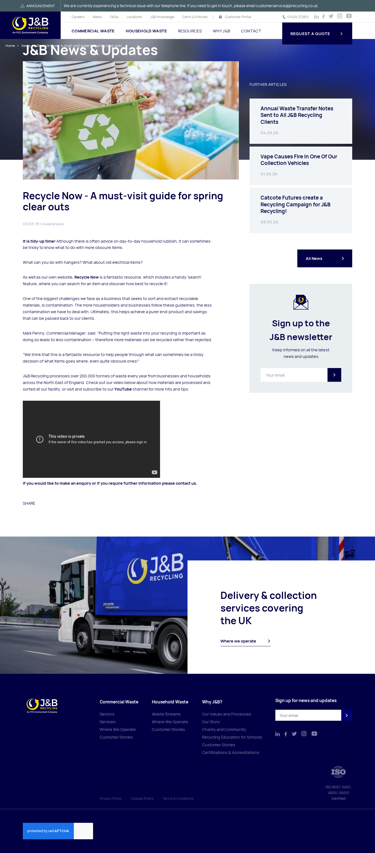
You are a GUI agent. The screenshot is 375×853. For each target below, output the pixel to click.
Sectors (107, 714)
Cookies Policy (142, 798)
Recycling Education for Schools (232, 737)
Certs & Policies (195, 17)
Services (108, 721)
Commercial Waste (93, 30)
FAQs (114, 17)
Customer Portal (238, 17)
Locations (134, 17)
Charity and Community (224, 729)
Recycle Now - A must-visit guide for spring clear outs (79, 45)
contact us (186, 483)
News (97, 17)
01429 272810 (298, 17)
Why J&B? (212, 702)
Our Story (211, 721)
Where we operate (238, 641)
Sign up (334, 375)
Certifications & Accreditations (230, 752)
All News (314, 258)
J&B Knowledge (162, 17)
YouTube (123, 389)
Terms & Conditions (178, 798)
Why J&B (221, 30)
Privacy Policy (111, 798)
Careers (78, 17)
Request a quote (310, 33)
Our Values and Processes (226, 714)
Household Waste (146, 30)
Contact (251, 30)
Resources (190, 30)
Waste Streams (166, 714)
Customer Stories (116, 737)
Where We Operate (118, 729)
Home (10, 45)
